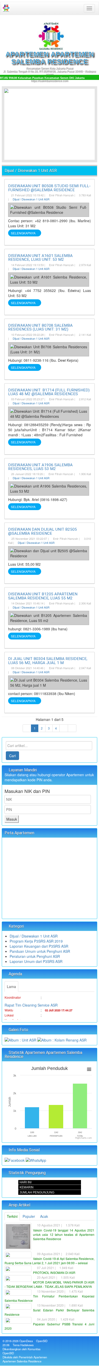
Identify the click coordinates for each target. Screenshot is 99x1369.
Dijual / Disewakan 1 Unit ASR (31, 199)
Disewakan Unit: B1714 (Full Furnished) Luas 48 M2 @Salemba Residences (49, 392)
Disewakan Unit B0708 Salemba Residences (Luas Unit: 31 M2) (40, 327)
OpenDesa (26, 1341)
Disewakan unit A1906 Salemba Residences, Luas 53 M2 (40, 467)
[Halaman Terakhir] (72, 728)
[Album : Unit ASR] (21, 1039)
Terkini (12, 1216)
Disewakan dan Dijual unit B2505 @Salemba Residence (42, 531)
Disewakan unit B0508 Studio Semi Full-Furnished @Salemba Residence (49, 188)
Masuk (11, 819)
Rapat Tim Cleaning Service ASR (31, 1001)
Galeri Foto (18, 1029)
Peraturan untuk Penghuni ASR (35, 956)
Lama (11, 986)
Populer (29, 1216)
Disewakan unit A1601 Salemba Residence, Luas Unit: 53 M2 (40, 257)
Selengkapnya (23, 233)
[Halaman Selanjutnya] (63, 728)
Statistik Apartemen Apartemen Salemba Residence (43, 1054)
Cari (12, 755)
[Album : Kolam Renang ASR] (62, 1039)
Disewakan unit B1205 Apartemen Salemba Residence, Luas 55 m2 (42, 596)
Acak (44, 1216)
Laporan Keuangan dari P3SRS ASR (39, 946)
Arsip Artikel (19, 1205)
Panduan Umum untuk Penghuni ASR (40, 951)
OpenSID (41, 1341)
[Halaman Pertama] (27, 728)
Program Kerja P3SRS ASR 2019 (36, 941)
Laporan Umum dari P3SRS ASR (36, 961)
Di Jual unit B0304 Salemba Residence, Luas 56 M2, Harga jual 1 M (47, 660)
